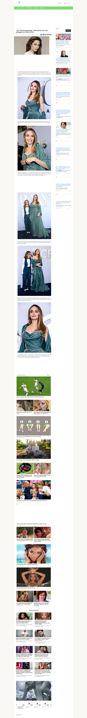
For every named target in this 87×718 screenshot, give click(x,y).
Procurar (57, 28)
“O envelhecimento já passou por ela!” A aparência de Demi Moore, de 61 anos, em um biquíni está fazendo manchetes (63, 59)
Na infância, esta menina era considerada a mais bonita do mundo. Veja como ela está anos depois (63, 185)
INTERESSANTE (29, 7)
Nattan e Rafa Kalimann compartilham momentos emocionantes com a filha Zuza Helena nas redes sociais (24, 655)
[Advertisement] (43, 18)
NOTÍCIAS (22, 7)
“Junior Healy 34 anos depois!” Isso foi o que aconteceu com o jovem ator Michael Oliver (63, 76)
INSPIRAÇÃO (42, 7)
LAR (18, 7)
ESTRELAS (36, 7)
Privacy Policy (59, 3)
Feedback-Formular (67, 3)
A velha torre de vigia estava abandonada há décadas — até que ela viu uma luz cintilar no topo (63, 202)
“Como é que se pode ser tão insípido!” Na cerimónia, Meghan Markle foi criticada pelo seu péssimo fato (63, 130)
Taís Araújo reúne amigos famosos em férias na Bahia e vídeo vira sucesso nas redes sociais (23, 622)
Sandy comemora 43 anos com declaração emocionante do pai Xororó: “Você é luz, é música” (41, 655)
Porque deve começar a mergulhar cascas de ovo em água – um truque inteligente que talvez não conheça (62, 42)
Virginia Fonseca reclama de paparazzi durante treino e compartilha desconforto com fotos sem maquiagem (42, 622)
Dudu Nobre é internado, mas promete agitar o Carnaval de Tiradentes (24, 639)
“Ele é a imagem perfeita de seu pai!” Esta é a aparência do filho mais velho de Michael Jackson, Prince (63, 168)
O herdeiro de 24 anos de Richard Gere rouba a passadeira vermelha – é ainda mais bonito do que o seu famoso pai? (63, 94)
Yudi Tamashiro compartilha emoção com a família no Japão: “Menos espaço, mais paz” (42, 639)
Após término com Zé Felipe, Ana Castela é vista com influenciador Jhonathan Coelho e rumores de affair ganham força (24, 672)
